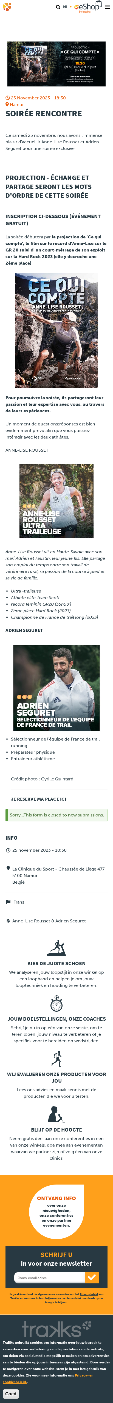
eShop (88, 7)
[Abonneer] (92, 1277)
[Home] (7, 7)
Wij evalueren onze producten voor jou (56, 1078)
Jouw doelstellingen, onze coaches (56, 1019)
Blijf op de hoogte (56, 1129)
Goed (10, 1394)
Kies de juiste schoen (56, 963)
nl (65, 7)
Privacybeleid (89, 1294)
